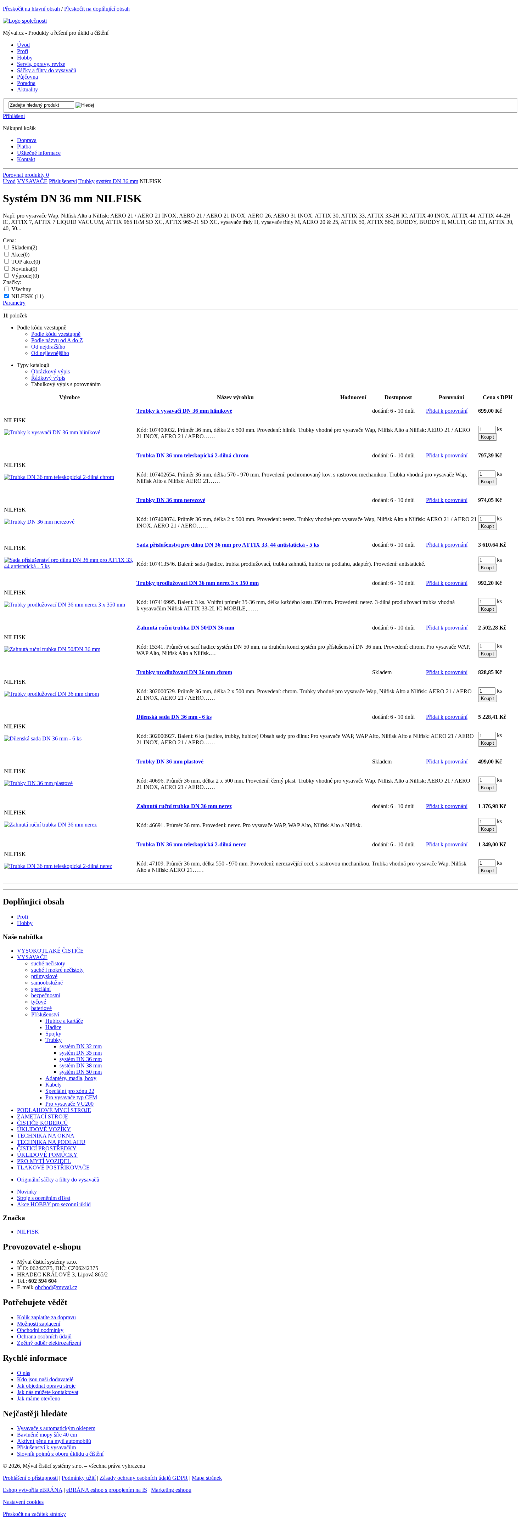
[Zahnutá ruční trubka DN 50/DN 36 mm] (52, 649)
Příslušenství (63, 181)
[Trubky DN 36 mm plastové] (38, 783)
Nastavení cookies (23, 1502)
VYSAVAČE (32, 181)
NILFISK (27, 296)
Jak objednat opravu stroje (46, 1386)
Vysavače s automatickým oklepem (56, 1428)
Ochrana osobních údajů (44, 1336)
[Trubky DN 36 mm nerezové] (39, 522)
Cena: (9, 240)
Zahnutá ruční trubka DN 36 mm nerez (184, 806)
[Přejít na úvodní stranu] (25, 21)
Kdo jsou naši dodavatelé (45, 1379)
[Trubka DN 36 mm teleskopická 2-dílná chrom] (59, 477)
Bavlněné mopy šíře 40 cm (47, 1435)
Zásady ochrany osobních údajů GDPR (144, 1478)
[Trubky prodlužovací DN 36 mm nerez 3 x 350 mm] (64, 605)
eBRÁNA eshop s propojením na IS (106, 1490)
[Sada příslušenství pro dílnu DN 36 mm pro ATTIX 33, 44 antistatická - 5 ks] (69, 566)
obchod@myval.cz (56, 1287)
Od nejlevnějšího (50, 353)
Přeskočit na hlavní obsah (31, 9)
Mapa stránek (207, 1478)
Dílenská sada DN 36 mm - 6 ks (174, 717)
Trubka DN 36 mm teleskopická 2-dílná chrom (192, 455)
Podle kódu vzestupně (55, 334)
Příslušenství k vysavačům (46, 1447)
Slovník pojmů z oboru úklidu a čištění (60, 1454)
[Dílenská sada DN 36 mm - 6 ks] (43, 738)
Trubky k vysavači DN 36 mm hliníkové (184, 411)
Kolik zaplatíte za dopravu (46, 1317)
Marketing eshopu (171, 1490)
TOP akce (25, 262)
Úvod (9, 181)
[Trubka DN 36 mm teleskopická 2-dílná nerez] (58, 866)
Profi (22, 917)
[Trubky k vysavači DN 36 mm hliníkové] (52, 432)
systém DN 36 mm (117, 181)
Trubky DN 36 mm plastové (169, 761)
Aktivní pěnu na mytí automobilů (54, 1441)
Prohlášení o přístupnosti (30, 1478)
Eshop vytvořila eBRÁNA (32, 1490)
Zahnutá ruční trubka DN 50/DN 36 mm (185, 628)
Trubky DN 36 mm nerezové (170, 500)
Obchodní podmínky (40, 1330)
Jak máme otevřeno (38, 1398)
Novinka (24, 269)
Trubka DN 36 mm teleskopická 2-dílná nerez (191, 844)
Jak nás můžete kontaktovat (47, 1392)
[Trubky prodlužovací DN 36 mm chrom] (51, 694)
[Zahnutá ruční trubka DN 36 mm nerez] (50, 825)
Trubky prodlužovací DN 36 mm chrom (184, 672)
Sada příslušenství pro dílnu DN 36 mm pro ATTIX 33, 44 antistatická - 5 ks (227, 545)
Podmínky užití (79, 1478)
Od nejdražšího (48, 347)
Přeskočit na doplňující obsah (97, 9)
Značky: (12, 282)
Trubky (86, 181)
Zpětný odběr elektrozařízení (49, 1343)
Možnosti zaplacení (38, 1324)
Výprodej (25, 276)
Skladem (24, 247)
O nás (23, 1373)
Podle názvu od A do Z (57, 340)
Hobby (25, 923)
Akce (20, 255)
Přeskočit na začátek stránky (34, 1514)
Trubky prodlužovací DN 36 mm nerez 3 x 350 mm (197, 583)
